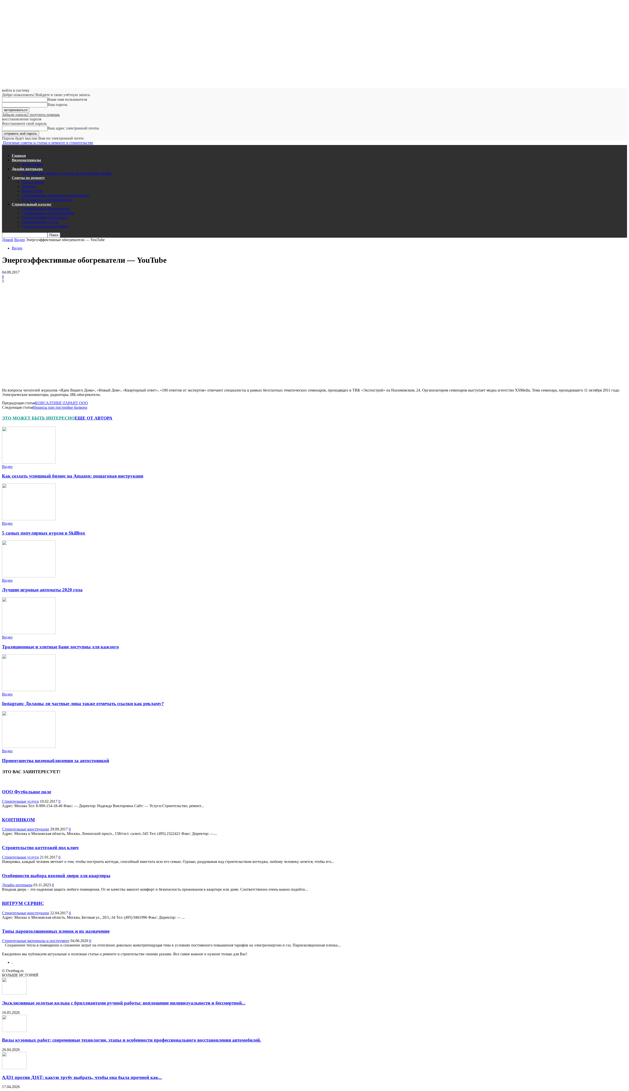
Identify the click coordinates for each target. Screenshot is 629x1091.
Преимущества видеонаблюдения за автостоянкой (55, 760)
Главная (19, 156)
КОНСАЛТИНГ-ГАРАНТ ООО (61, 403)
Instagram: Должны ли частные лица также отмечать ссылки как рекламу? (83, 703)
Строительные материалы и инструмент (55, 195)
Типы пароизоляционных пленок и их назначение (56, 931)
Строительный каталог (32, 204)
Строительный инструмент (44, 217)
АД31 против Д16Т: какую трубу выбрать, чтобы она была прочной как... (82, 1077)
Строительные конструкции (45, 226)
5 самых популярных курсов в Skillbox (43, 533)
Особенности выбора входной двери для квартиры (56, 875)
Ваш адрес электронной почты (73, 128)
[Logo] (2, 147)
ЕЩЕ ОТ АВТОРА (93, 418)
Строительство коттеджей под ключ (40, 847)
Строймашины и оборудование (48, 213)
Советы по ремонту (28, 178)
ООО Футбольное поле (26, 791)
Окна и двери (33, 182)
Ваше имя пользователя (67, 99)
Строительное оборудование (46, 208)
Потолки (29, 186)
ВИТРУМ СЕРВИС (23, 903)
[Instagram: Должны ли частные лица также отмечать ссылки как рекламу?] (29, 690)
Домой (7, 240)
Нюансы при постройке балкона (60, 407)
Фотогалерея (32, 164)
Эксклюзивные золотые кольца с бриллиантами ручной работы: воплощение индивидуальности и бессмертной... (123, 1002)
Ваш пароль (57, 104)
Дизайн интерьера (27, 169)
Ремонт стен (32, 191)
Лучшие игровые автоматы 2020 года (42, 589)
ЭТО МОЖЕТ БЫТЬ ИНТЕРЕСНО (38, 418)
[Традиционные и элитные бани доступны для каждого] (29, 633)
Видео (19, 240)
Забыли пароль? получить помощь (31, 115)
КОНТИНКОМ (18, 819)
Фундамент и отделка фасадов (47, 200)
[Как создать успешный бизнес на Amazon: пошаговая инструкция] (29, 462)
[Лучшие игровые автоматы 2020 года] (29, 576)
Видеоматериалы (26, 160)
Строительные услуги (40, 222)
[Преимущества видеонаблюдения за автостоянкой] (29, 746)
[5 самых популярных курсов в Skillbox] (29, 519)
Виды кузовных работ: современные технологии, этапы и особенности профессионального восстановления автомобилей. (131, 1040)
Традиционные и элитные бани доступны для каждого (60, 646)
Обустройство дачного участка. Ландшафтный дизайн (67, 173)
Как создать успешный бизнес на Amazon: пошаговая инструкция (72, 476)
